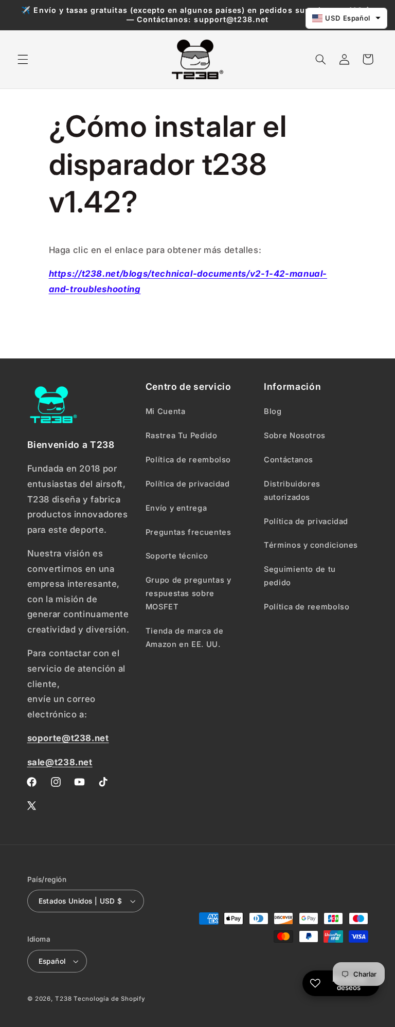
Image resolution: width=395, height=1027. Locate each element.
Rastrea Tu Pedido (182, 435)
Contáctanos (288, 459)
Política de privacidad (188, 484)
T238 (63, 998)
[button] (22, 59)
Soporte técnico (177, 556)
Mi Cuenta (166, 411)
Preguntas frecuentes (188, 532)
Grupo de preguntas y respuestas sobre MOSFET (188, 593)
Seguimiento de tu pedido (300, 576)
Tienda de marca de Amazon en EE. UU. (184, 637)
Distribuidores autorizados (292, 490)
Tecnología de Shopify (109, 998)
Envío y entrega (176, 508)
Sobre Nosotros (295, 435)
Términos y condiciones (311, 545)
